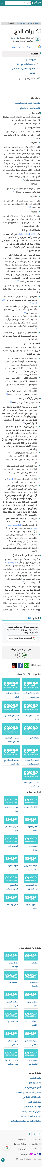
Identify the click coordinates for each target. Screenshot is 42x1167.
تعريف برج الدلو (35, 1083)
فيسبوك (20, 665)
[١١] (26, 353)
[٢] (13, 191)
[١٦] (23, 581)
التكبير (11, 479)
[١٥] (16, 514)
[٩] (36, 329)
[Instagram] (29, 1134)
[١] (23, 179)
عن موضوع (22, 1139)
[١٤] (26, 449)
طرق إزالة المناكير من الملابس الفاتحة (26, 1121)
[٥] (27, 250)
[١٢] (7, 394)
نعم (24, 655)
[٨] (25, 312)
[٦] (18, 281)
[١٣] (24, 423)
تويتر (14, 665)
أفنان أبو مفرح (14, 38)
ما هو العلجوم (35, 1078)
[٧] (30, 302)
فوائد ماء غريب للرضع (32, 1106)
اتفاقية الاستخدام (35, 1144)
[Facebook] (39, 1134)
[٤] (21, 225)
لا (17, 655)
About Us (37, 1148)
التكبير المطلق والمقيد (26, 234)
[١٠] (26, 338)
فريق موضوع (21, 1148)
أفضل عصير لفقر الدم (33, 1087)
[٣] (30, 207)
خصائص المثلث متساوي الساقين (28, 1092)
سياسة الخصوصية (20, 1144)
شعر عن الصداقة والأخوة (31, 1111)
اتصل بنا (38, 1139)
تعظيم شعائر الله (11, 562)
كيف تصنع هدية (34, 1102)
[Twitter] (34, 1134)
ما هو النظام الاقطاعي (32, 1097)
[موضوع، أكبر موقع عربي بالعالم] (36, 3)
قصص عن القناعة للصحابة (31, 1116)
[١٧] (39, 612)
